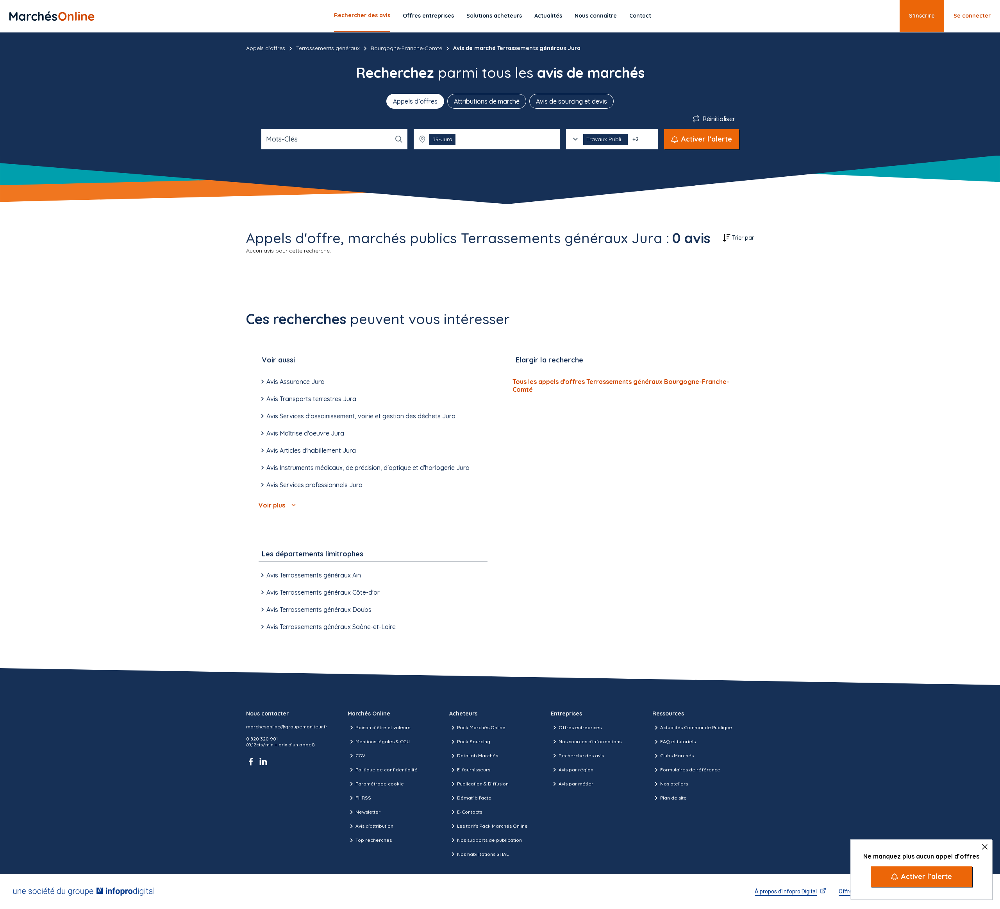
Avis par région (576, 770)
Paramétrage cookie (379, 784)
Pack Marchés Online (481, 727)
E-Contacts (469, 812)
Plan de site (673, 798)
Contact (640, 15)
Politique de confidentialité (386, 770)
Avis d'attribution (374, 826)
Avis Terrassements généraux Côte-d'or (323, 592)
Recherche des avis (581, 755)
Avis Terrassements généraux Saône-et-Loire (331, 627)
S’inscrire (922, 15)
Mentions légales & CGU (382, 741)
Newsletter (367, 812)
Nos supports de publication (489, 840)
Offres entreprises (428, 15)
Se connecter (972, 15)
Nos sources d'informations (590, 741)
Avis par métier (576, 784)
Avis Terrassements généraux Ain (313, 575)
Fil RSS (363, 798)
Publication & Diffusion (483, 784)
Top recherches (373, 840)
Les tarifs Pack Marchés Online (492, 826)
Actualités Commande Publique (696, 727)
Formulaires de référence (690, 770)
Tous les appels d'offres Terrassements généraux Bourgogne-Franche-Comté (620, 385)
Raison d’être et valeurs (382, 727)
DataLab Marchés (477, 755)
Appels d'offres (265, 48)
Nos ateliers (674, 784)
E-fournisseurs (473, 770)
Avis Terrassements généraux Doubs (318, 609)
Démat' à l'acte (474, 798)
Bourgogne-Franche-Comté (406, 48)
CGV (360, 755)
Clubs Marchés (677, 755)
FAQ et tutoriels (678, 741)
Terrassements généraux (328, 48)
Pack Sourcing (473, 741)
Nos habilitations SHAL (483, 854)
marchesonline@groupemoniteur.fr (286, 727)
